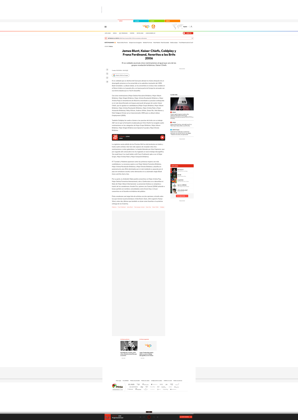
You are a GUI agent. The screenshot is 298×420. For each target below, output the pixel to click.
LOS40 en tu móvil (168, 380)
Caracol (176, 385)
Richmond (130, 389)
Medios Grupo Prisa (117, 389)
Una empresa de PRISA (117, 386)
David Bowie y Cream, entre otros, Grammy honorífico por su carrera (128, 354)
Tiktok (143, 364)
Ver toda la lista (181, 196)
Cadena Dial (158, 386)
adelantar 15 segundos (154, 417)
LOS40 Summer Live (150, 33)
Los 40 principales (139, 385)
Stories (158, 364)
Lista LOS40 (108, 33)
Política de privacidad (135, 380)
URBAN (168, 21)
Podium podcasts (145, 389)
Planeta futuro (170, 386)
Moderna (138, 389)
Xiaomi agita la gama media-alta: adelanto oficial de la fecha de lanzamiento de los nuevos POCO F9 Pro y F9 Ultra (181, 116)
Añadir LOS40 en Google (122, 75)
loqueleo (165, 389)
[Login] (191, 26)
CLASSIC (137, 21)
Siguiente (158, 417)
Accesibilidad (126, 380)
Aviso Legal (118, 380)
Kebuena (175, 386)
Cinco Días (152, 386)
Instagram (139, 364)
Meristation (173, 389)
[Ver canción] (174, 170)
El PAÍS (131, 385)
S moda (159, 389)
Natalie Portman (147, 42)
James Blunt (130, 207)
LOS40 (120, 21)
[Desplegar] (149, 412)
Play (149, 417)
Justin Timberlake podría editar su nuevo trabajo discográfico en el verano (146, 354)
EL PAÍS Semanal (164, 386)
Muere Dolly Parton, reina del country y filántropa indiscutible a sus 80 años (181, 125)
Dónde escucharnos (178, 380)
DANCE (152, 21)
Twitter (107, 73)
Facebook (107, 69)
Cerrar (192, 38)
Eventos (132, 33)
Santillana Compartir (154, 385)
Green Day (148, 207)
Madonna (114, 207)
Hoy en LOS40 (140, 33)
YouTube (146, 364)
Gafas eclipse (174, 42)
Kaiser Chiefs (155, 207)
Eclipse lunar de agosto (135, 42)
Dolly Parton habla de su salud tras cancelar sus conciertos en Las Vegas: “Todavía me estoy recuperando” (180, 133)
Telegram (107, 81)
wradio (146, 386)
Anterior (140, 417)
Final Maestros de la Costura (186, 42)
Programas (124, 33)
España (185, 26)
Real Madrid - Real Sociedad (161, 42)
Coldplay (162, 207)
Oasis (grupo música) (139, 207)
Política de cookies (145, 380)
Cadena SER (161, 385)
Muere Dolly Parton (122, 42)
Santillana (146, 385)
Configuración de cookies (156, 380)
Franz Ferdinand (122, 207)
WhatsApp (107, 77)
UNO (142, 386)
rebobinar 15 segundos (144, 417)
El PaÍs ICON (152, 389)
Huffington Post (133, 386)
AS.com (166, 385)
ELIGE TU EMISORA (185, 416)
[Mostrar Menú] (106, 26)
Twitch (155, 364)
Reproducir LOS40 (162, 137)
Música (115, 33)
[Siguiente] (192, 42)
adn (170, 385)
